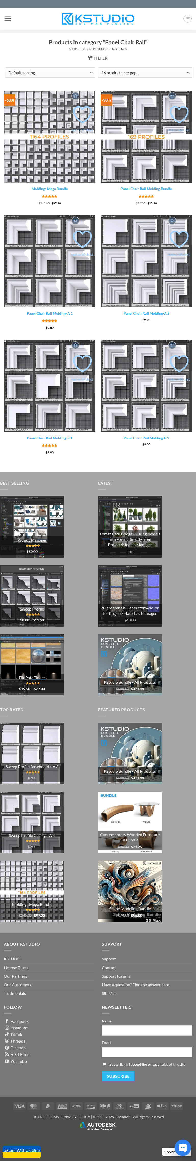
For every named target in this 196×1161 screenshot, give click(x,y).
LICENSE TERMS (45, 1117)
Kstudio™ (123, 1117)
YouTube (18, 1061)
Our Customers (17, 984)
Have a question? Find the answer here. (136, 984)
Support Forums (116, 976)
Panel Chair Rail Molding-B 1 (49, 438)
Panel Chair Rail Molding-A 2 (146, 313)
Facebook (19, 1021)
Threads (18, 1041)
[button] (7, 18)
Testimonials (15, 993)
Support (109, 958)
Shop (73, 49)
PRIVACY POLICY (75, 1117)
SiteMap (109, 993)
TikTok (16, 1034)
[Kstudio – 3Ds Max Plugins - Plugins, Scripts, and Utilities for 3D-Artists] (98, 18)
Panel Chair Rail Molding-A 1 (50, 313)
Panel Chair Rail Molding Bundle (146, 188)
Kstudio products (94, 49)
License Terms (16, 967)
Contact (109, 967)
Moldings (119, 49)
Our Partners (15, 976)
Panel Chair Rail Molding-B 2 (146, 438)
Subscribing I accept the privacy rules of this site (147, 1064)
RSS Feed (20, 1054)
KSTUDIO (13, 958)
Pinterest (18, 1048)
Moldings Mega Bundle (50, 188)
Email (106, 1042)
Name (106, 1021)
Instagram (19, 1028)
